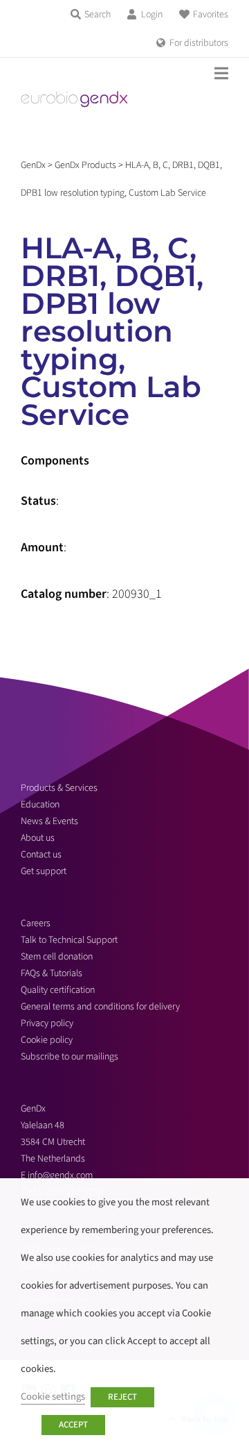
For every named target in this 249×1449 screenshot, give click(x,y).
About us (38, 838)
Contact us (41, 855)
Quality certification (58, 990)
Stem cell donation (57, 957)
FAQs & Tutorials (51, 973)
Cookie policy (47, 1040)
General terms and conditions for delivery (100, 1007)
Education (40, 805)
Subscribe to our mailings (69, 1057)
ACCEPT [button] (73, 1424)
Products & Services (59, 788)
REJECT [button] (122, 1397)
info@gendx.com (60, 1175)
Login (152, 15)
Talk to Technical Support (69, 940)
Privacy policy (47, 1023)
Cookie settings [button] (53, 1396)
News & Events (49, 821)
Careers (35, 923)
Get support (43, 871)
